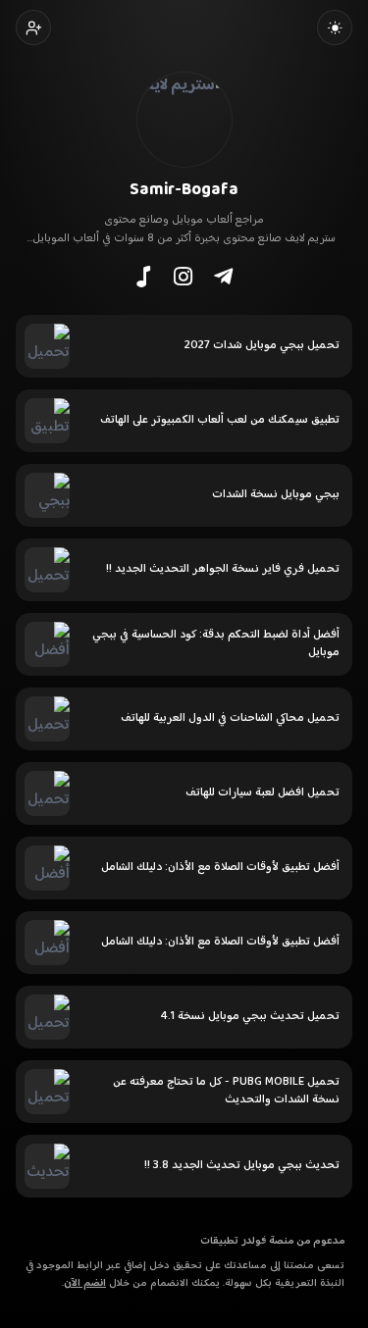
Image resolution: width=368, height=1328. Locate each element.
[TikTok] (143, 276)
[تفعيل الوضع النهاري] (334, 27)
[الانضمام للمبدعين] (33, 27)
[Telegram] (223, 276)
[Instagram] (183, 276)
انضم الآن (85, 1283)
